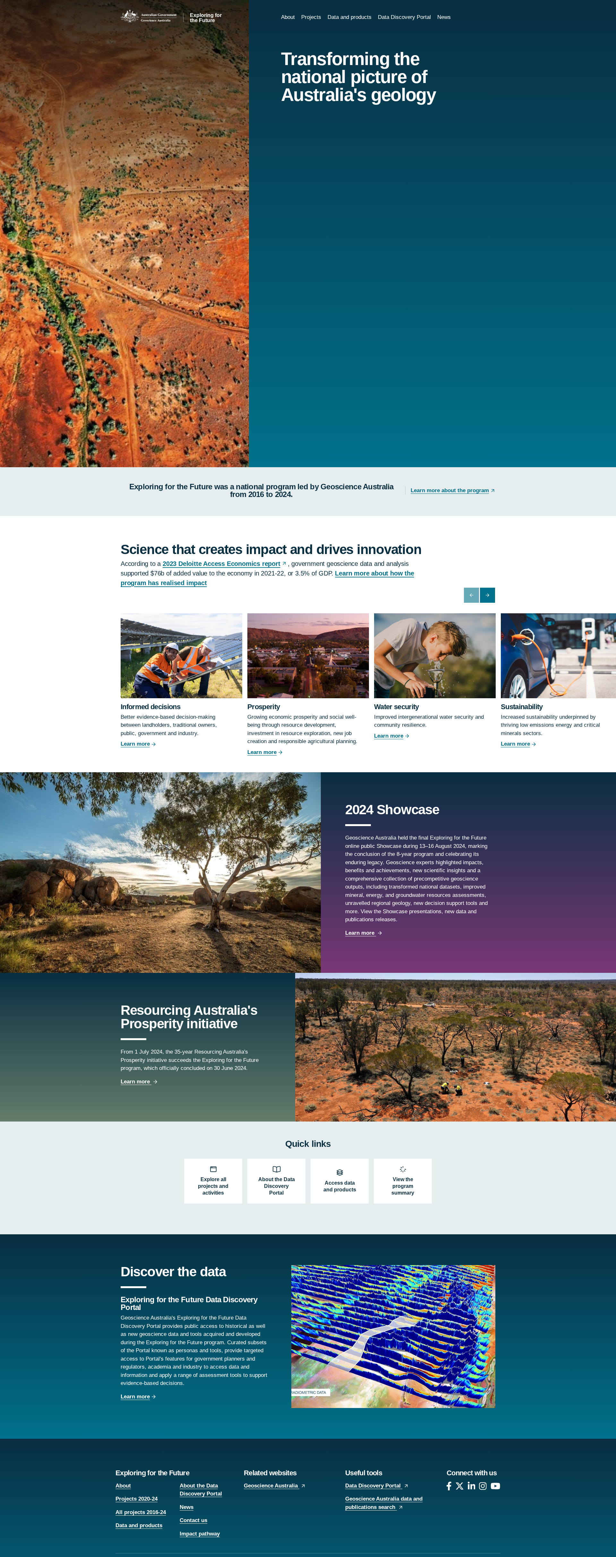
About (288, 17)
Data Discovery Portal (404, 17)
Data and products (350, 17)
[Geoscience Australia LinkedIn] (471, 1487)
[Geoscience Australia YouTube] (495, 1487)
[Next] (487, 595)
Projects (311, 17)
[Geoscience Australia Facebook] (449, 1487)
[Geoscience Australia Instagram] (483, 1487)
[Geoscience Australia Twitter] (459, 1487)
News (444, 17)
